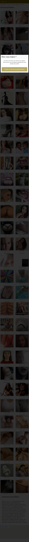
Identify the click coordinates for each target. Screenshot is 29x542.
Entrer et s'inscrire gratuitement (14, 69)
